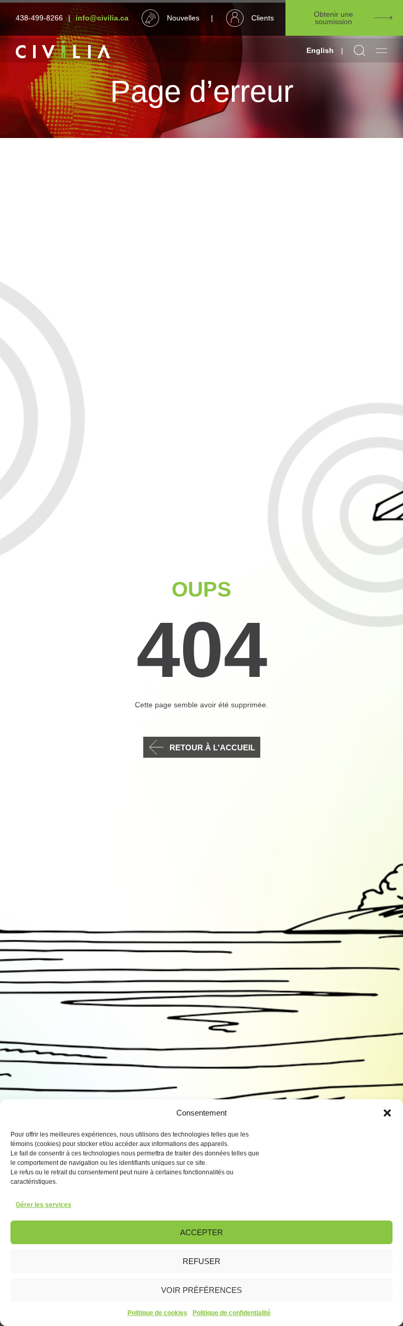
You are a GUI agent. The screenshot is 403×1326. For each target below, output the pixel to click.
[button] (387, 1113)
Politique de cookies (157, 1313)
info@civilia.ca (102, 18)
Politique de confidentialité (232, 1313)
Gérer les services (43, 1204)
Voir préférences (201, 1290)
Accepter (201, 1232)
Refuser (201, 1261)
